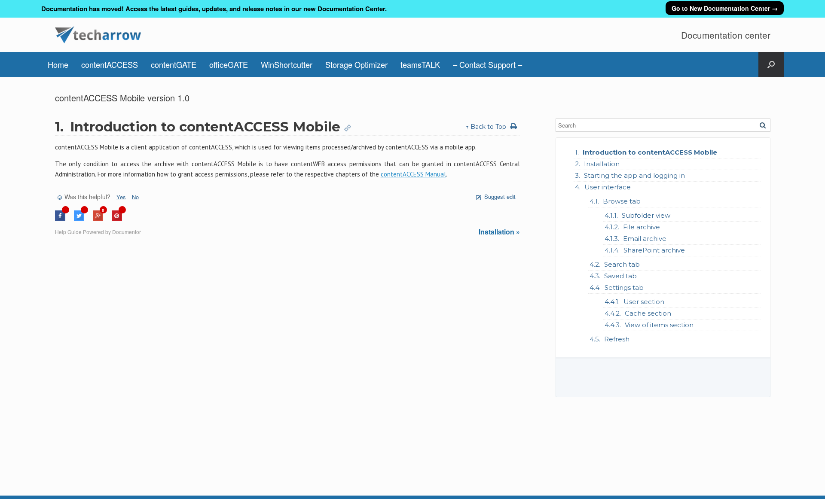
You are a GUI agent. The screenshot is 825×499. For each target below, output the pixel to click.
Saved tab (620, 276)
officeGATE (228, 64)
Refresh (616, 339)
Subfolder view (646, 215)
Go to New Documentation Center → (725, 8)
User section (643, 302)
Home (58, 64)
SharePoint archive (654, 250)
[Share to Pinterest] (117, 218)
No (135, 197)
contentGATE (173, 64)
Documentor (126, 231)
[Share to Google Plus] (98, 218)
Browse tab (622, 201)
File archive (641, 227)
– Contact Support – (487, 64)
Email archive (644, 238)
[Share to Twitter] (79, 218)
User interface (607, 187)
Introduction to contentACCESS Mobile (650, 152)
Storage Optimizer (356, 64)
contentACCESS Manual (413, 174)
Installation (602, 164)
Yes (121, 197)
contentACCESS (109, 64)
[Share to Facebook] (60, 218)
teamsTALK (420, 64)
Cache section (648, 313)
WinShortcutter (286, 64)
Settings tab (624, 287)
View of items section (659, 325)
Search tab (622, 264)
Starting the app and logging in (634, 175)
